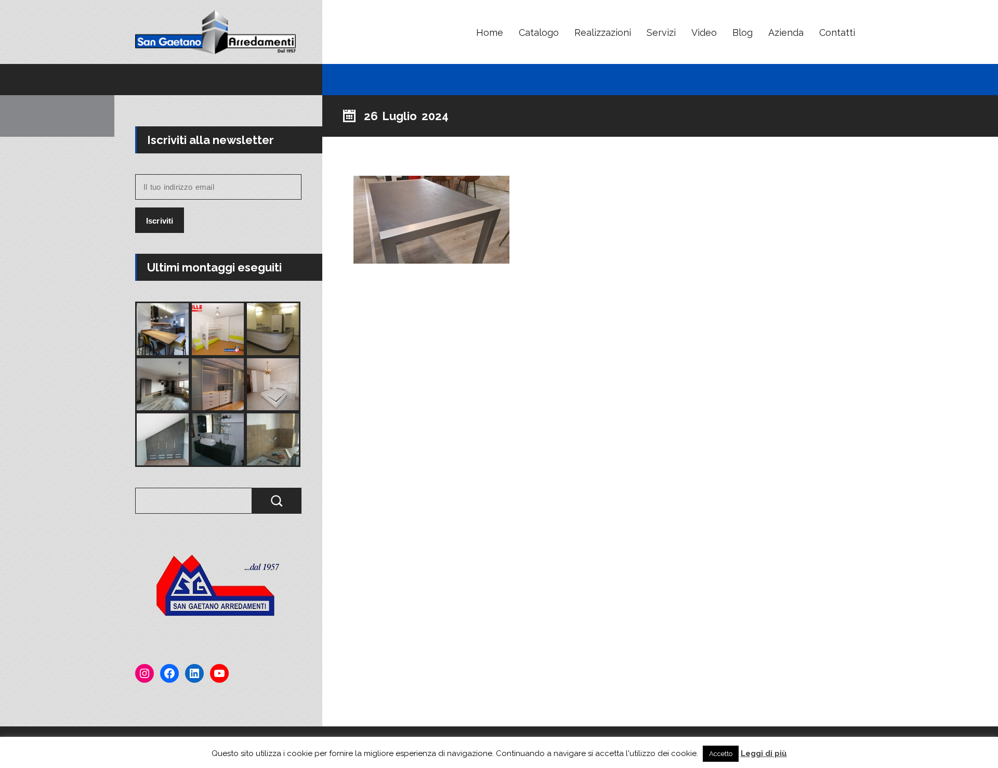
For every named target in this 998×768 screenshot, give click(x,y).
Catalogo (539, 32)
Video (704, 32)
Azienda (786, 32)
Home (489, 32)
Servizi (661, 32)
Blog (742, 32)
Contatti (837, 32)
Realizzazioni (602, 32)
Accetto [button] (720, 754)
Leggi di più (764, 753)
